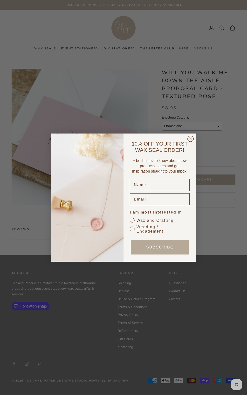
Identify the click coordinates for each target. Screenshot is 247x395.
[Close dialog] (190, 139)
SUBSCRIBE (159, 247)
